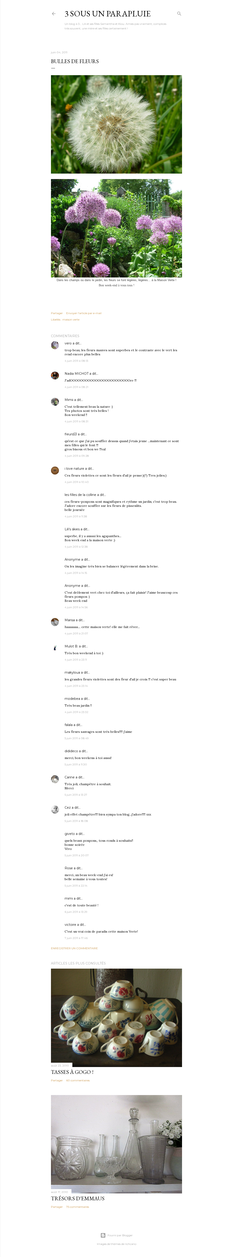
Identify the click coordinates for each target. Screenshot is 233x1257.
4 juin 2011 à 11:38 (76, 516)
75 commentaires (77, 1206)
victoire (70, 925)
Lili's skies (72, 529)
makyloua (72, 672)
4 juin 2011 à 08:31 (76, 421)
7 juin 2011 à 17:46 (76, 938)
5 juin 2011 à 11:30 (76, 764)
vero (68, 343)
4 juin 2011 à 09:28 (77, 455)
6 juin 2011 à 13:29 (76, 911)
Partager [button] (57, 313)
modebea (72, 699)
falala (69, 725)
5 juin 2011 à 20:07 (77, 855)
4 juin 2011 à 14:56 (76, 607)
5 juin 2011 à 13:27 (76, 794)
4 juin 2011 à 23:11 (76, 659)
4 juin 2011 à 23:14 (76, 686)
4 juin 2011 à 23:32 (76, 712)
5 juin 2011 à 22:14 (76, 885)
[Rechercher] (179, 12)
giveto (70, 834)
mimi (69, 898)
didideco (71, 751)
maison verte (70, 319)
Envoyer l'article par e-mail (83, 313)
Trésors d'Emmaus (77, 1198)
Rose (69, 868)
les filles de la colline (80, 495)
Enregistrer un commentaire (74, 948)
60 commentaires (78, 1080)
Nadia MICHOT (77, 374)
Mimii (69, 400)
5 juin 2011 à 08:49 (77, 738)
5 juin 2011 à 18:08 (76, 821)
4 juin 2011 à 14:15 (76, 573)
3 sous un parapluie (108, 13)
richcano (130, 1244)
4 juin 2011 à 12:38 (76, 546)
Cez (68, 808)
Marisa (70, 620)
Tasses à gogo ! (72, 1071)
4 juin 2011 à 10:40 (77, 482)
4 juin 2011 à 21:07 (76, 633)
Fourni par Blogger (120, 1235)
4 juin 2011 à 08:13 (76, 360)
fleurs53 (71, 434)
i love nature (74, 469)
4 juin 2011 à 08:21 (76, 387)
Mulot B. (71, 646)
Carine (70, 777)
